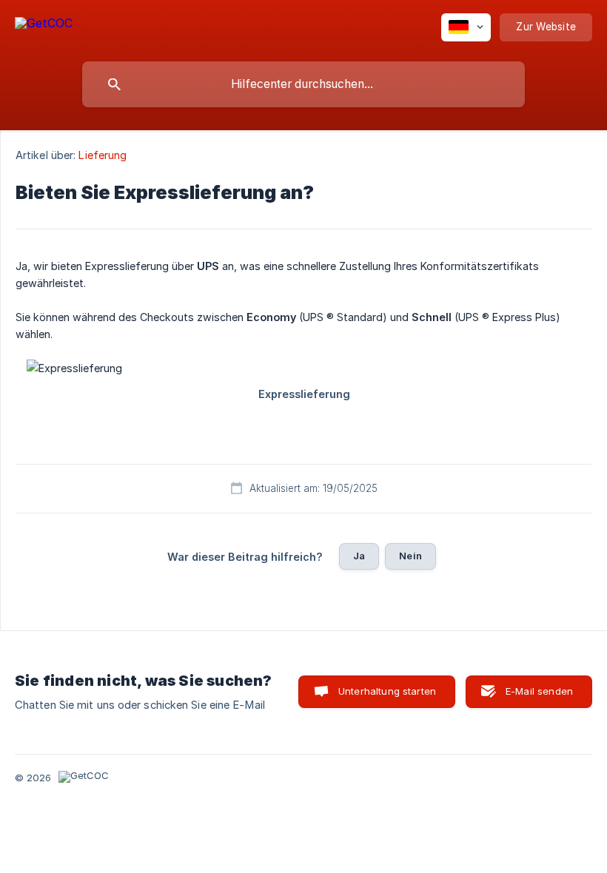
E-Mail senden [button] (539, 691)
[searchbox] (303, 84)
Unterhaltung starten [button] (387, 691)
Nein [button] (410, 556)
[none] (44, 25)
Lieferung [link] (102, 155)
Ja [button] (359, 556)
